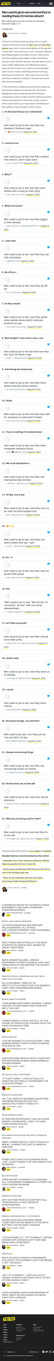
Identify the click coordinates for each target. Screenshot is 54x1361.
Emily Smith (11, 950)
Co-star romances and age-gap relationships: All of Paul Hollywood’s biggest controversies (26, 927)
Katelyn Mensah (14, 33)
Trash (31, 1011)
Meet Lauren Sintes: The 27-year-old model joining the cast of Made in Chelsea (25, 1144)
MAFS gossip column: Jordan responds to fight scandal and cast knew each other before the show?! (26, 962)
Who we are (37, 1327)
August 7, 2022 (35, 483)
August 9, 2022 (30, 132)
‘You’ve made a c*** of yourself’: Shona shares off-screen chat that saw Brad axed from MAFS (27, 1240)
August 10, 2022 (31, 163)
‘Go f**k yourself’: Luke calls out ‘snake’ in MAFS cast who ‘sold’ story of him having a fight (26, 1277)
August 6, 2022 (34, 389)
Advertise (19, 1327)
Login (18, 1339)
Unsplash (47, 851)
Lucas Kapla (35, 851)
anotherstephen (14, 913)
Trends (24, 33)
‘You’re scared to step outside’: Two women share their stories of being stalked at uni (25, 1043)
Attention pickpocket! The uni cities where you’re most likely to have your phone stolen (25, 1121)
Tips (38, 3)
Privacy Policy (21, 1329)
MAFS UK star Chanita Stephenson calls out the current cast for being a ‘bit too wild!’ (27, 1260)
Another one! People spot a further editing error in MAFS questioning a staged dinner (26, 1061)
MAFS (22, 968)
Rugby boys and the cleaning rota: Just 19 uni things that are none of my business (27, 1162)
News (21, 950)
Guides (27, 913)
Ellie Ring (11, 1107)
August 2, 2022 (33, 194)
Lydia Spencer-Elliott (16, 933)
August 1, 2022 (42, 838)
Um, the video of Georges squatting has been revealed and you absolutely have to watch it (25, 1101)
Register (19, 1338)
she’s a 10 (33, 45)
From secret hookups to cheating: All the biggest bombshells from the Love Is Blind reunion (26, 1182)
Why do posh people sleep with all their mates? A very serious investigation (24, 1202)
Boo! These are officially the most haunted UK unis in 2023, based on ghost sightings (24, 945)
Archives (19, 1330)
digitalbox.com (11, 1352)
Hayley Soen (12, 968)
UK (8, 915)
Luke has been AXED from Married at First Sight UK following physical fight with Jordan (25, 1295)
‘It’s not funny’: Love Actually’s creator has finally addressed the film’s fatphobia (25, 1081)
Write (32, 3)
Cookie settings (38, 1330)
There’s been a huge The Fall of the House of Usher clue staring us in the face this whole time (26, 1023)
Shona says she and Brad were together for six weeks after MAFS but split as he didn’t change (25, 1222)
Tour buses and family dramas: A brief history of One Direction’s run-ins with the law (26, 1006)
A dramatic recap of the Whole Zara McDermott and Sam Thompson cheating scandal (25, 907)
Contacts (36, 1329)
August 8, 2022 (27, 261)
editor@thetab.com (33, 1352)
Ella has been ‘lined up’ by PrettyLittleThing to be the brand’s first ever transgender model (26, 985)
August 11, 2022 (32, 577)
